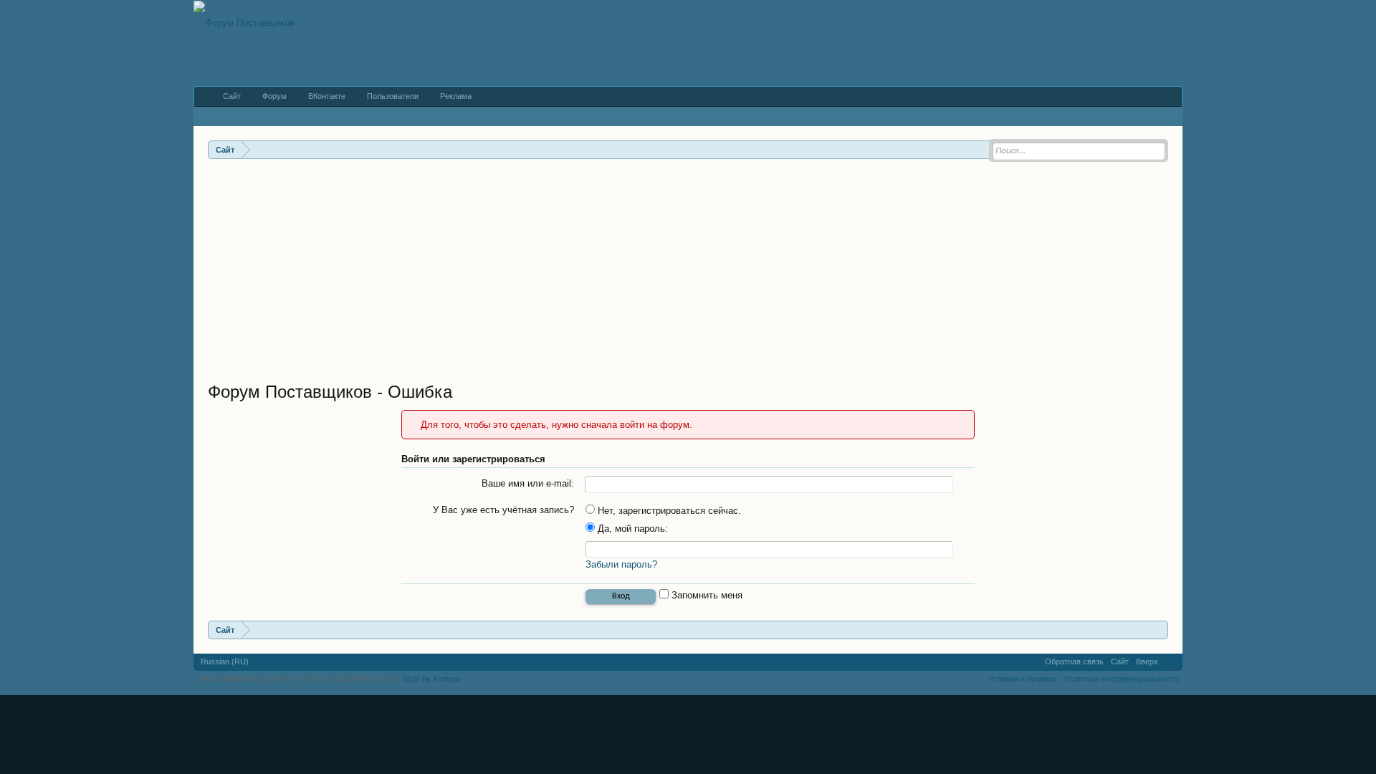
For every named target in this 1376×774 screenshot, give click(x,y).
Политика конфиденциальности (1121, 678)
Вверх (1147, 661)
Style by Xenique (432, 678)
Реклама (456, 96)
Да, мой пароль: (631, 528)
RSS (1170, 662)
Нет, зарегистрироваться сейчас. (668, 510)
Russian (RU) (225, 661)
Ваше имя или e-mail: (528, 483)
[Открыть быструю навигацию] (1159, 629)
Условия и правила (1022, 678)
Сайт (232, 96)
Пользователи (393, 96)
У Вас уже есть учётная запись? (503, 510)
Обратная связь (1074, 661)
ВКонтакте (326, 96)
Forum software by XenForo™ (296, 678)
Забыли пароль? (621, 564)
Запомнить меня (705, 595)
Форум (274, 96)
